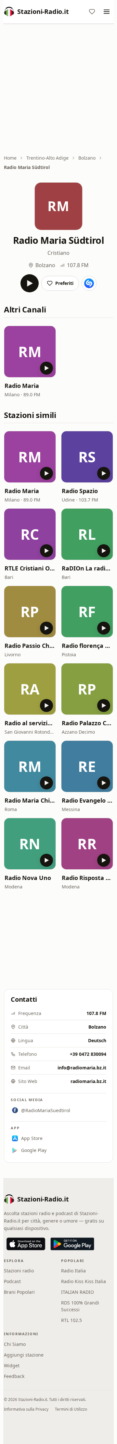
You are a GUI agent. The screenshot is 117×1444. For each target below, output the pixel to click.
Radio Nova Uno (28, 878)
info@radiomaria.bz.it (82, 1068)
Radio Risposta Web (87, 878)
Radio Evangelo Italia (87, 800)
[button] (30, 352)
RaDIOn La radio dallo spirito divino (87, 568)
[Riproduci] (29, 283)
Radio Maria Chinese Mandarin (30, 800)
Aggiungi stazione (24, 1355)
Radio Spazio (80, 491)
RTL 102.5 (71, 1320)
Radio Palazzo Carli (87, 723)
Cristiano (58, 252)
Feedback (14, 1376)
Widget (12, 1365)
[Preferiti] (92, 11)
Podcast (12, 1281)
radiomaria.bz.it (88, 1081)
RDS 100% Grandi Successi (80, 1306)
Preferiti (64, 283)
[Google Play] (72, 1243)
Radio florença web (87, 645)
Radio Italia (73, 1271)
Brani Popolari (19, 1292)
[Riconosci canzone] (89, 283)
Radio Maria (22, 385)
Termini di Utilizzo (71, 1409)
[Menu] (106, 11)
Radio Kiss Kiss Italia (83, 1281)
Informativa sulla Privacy (26, 1409)
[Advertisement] (58, 89)
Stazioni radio (19, 1271)
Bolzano (87, 158)
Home (10, 158)
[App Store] (26, 1243)
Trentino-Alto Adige (47, 158)
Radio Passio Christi (30, 645)
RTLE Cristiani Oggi (30, 568)
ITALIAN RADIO (77, 1292)
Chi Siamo (15, 1344)
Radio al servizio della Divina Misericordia (30, 723)
